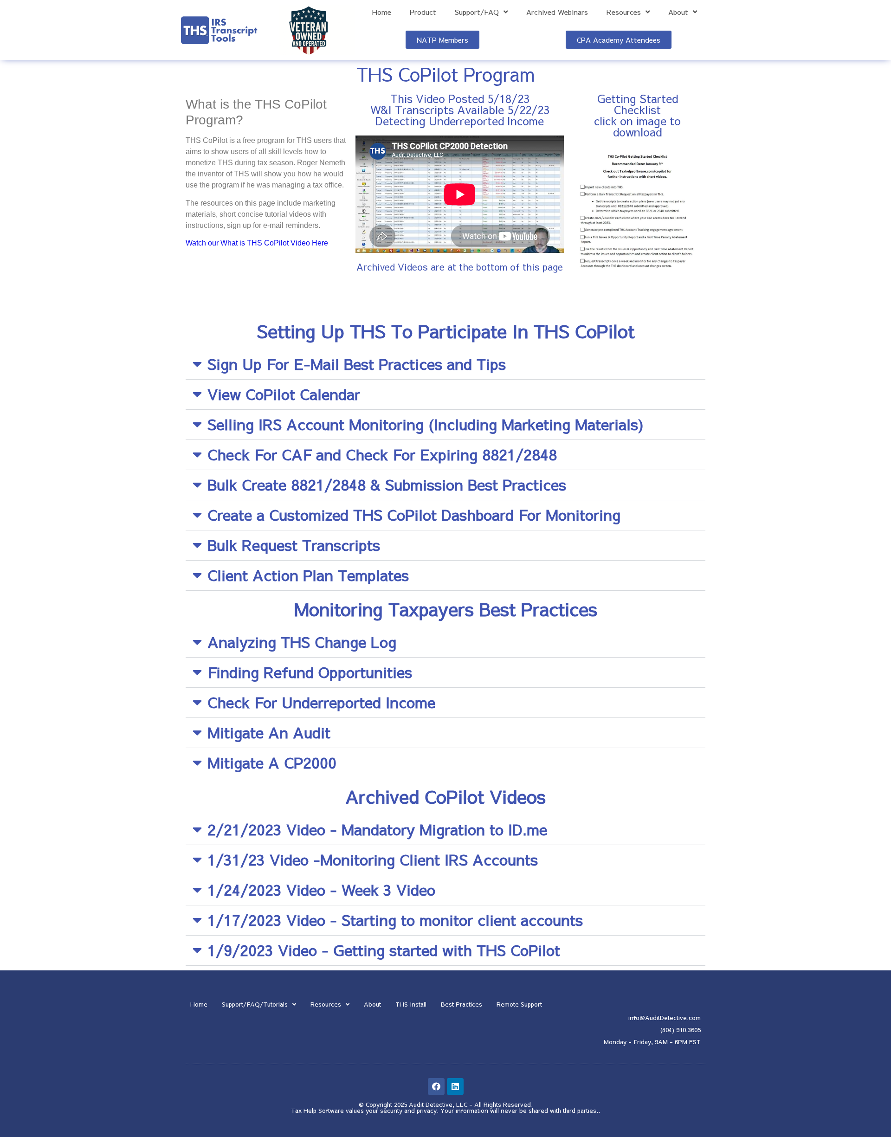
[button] (445, 364)
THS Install (410, 1004)
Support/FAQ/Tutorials (255, 1004)
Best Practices (461, 1004)
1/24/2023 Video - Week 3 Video (321, 889)
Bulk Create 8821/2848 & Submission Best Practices (386, 484)
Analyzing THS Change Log (301, 641)
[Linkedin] (455, 1086)
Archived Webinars (557, 12)
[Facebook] (436, 1086)
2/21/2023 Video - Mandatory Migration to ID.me (377, 829)
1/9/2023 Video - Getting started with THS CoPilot (383, 949)
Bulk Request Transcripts (293, 544)
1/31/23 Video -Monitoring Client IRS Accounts (372, 859)
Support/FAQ (477, 12)
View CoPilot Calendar (283, 393)
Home (381, 12)
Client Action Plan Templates (308, 574)
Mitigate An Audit (268, 732)
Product (423, 12)
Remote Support (519, 1004)
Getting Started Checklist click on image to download (637, 115)
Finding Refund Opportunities (309, 671)
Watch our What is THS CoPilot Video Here (257, 243)
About (678, 12)
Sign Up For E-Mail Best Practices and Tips (356, 363)
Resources (624, 12)
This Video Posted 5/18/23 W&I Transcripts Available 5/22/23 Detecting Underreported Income (459, 109)
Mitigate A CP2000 (271, 762)
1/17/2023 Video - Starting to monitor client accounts (395, 919)
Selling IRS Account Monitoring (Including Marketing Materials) (425, 423)
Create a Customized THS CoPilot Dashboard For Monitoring (413, 514)
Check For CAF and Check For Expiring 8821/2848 (382, 454)
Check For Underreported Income (321, 701)
